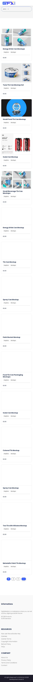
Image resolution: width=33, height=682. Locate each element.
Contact (4, 665)
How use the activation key (10, 634)
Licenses (4, 636)
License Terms (6, 639)
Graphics (6, 52)
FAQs (3, 647)
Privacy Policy (6, 660)
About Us (4, 657)
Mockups (13, 52)
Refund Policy (6, 644)
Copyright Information (9, 641)
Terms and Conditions (9, 663)
